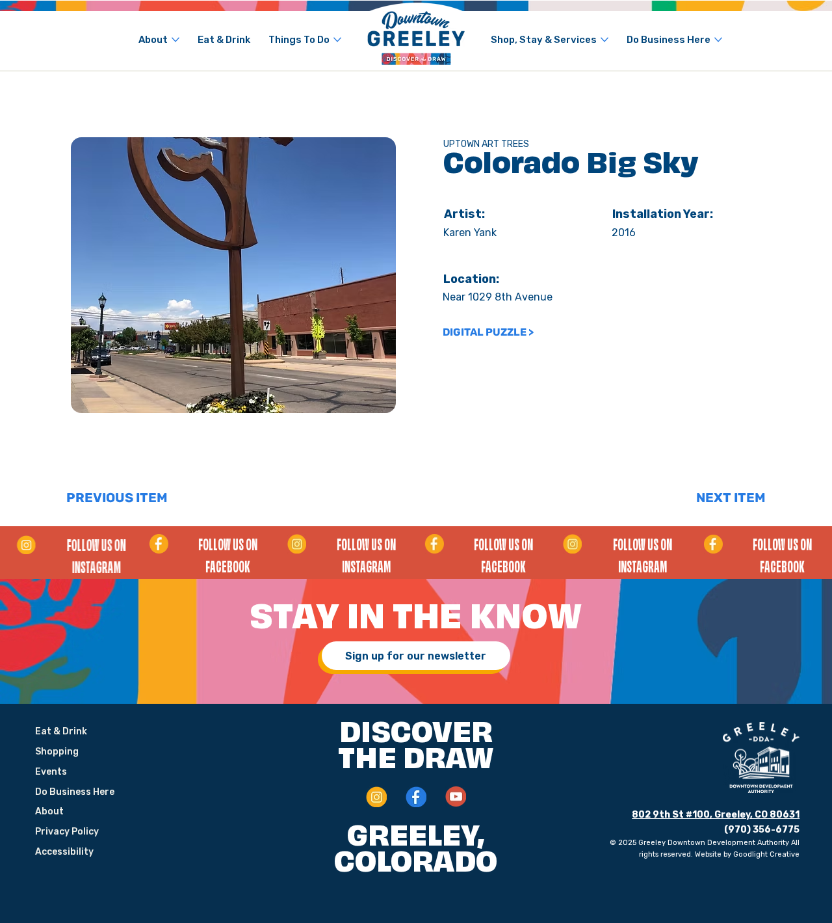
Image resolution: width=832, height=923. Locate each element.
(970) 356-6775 (762, 829)
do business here (74, 791)
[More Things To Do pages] (337, 40)
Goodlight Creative (766, 854)
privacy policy (67, 831)
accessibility (64, 851)
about (49, 811)
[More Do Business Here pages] (718, 40)
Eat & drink (61, 731)
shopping (57, 751)
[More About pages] (175, 40)
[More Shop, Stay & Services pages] (604, 40)
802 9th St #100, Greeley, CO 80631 (716, 814)
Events (51, 771)
